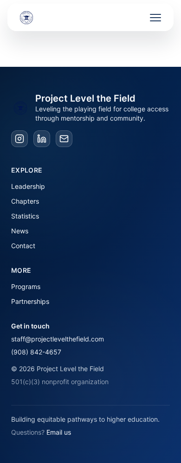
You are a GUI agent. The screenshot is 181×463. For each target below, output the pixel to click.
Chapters (25, 201)
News (19, 231)
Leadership (28, 186)
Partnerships (30, 301)
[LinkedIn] (41, 138)
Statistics (25, 216)
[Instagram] (19, 138)
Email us (58, 432)
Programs (25, 286)
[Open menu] (155, 17)
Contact (23, 246)
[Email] (64, 138)
